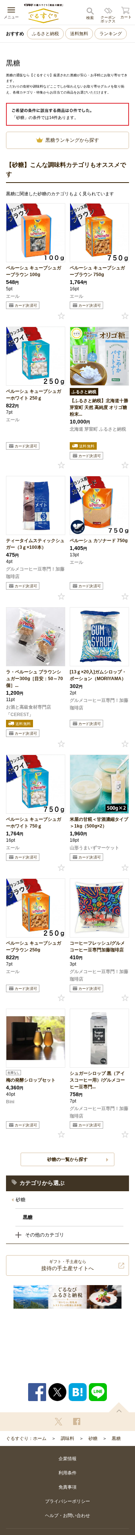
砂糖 (21, 1199)
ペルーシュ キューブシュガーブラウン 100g (33, 271)
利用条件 (67, 1473)
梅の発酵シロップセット (31, 1080)
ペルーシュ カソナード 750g (99, 540)
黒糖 (116, 1438)
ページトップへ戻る (119, 1407)
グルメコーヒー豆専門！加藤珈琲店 (35, 572)
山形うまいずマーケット (94, 847)
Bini (10, 1101)
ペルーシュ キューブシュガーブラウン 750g (97, 271)
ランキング (110, 33)
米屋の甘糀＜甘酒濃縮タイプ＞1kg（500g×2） (99, 823)
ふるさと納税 (45, 33)
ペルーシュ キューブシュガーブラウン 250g (33, 947)
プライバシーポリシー (67, 1501)
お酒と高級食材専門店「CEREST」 (28, 710)
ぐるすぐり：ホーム (26, 1438)
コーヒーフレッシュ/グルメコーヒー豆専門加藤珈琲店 (97, 947)
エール (13, 296)
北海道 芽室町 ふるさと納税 (98, 429)
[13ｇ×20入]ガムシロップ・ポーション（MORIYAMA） (98, 675)
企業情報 (67, 1458)
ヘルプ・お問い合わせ (67, 1515)
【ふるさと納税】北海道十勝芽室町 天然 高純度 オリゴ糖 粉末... (99, 407)
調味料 (67, 1438)
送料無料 (79, 33)
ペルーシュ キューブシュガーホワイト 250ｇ (33, 395)
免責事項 (67, 1487)
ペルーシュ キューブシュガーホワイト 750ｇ (33, 823)
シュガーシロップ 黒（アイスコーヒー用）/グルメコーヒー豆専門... (97, 1080)
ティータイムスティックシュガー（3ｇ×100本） (35, 544)
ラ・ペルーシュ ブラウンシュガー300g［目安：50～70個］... (34, 678)
